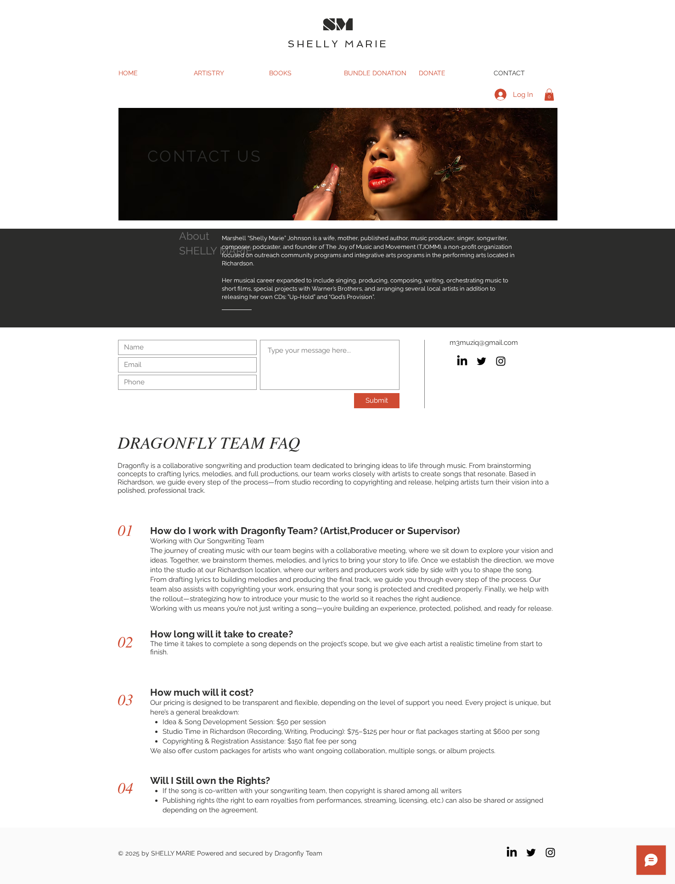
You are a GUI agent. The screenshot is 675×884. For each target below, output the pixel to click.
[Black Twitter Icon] (481, 361)
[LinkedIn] (462, 361)
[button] (549, 95)
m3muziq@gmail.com (484, 342)
